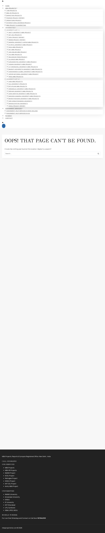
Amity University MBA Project (20, 32)
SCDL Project (9, 476)
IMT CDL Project (10, 484)
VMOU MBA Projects (16, 76)
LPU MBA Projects (15, 54)
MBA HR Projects (12, 13)
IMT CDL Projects (15, 35)
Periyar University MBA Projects (21, 91)
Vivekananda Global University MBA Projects (25, 71)
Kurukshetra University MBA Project (23, 62)
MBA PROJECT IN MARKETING (16, 25)
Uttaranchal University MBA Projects (23, 67)
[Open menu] (3, 126)
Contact (9, 118)
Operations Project (13, 20)
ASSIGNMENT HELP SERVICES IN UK (18, 113)
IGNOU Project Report (17, 106)
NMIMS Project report (17, 40)
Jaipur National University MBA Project (24, 74)
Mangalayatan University (18, 103)
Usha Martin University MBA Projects (23, 93)
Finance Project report (15, 18)
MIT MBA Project (15, 49)
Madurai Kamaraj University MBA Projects (24, 96)
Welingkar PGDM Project (18, 57)
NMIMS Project (10, 473)
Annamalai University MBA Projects (22, 89)
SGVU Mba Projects (16, 47)
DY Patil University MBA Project (20, 44)
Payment (8, 116)
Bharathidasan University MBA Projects (24, 98)
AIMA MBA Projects (16, 81)
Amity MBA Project (11, 486)
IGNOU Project (10, 481)
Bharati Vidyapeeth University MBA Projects (25, 69)
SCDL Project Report (16, 37)
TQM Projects (11, 10)
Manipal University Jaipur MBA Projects (23, 42)
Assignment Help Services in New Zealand (22, 111)
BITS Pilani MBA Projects (18, 86)
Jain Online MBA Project (18, 52)
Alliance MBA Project (17, 59)
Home (7, 6)
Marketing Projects (14, 15)
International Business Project (18, 23)
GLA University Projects (18, 84)
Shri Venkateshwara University (20, 101)
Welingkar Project (11, 478)
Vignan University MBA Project (20, 64)
